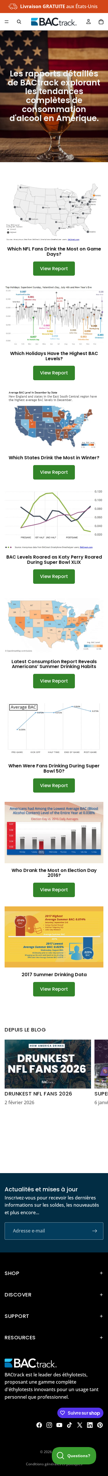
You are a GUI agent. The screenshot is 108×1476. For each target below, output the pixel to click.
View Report (54, 268)
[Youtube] (59, 1425)
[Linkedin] (89, 1425)
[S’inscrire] (95, 1231)
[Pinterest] (99, 1425)
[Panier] (101, 21)
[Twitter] (79, 1425)
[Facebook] (39, 1425)
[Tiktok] (69, 1425)
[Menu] (6, 21)
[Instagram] (49, 1425)
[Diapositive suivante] (97, 1101)
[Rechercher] (19, 21)
